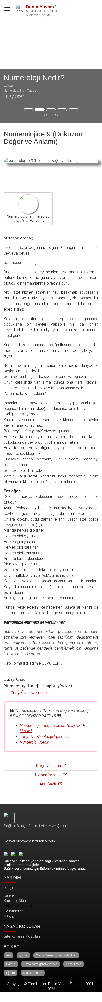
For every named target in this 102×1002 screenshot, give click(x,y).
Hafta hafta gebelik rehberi (40, 964)
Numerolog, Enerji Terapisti (21, 90)
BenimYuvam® (41, 6)
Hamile (10, 964)
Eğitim (10, 973)
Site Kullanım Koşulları (22, 936)
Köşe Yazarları (49, 766)
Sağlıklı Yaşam (32, 973)
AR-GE (9, 916)
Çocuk (23, 955)
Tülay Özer (14, 96)
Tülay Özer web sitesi (29, 692)
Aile (8, 955)
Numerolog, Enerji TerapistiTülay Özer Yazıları (28, 218)
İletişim (9, 887)
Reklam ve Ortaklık (19, 906)
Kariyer (9, 895)
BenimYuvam (60, 984)
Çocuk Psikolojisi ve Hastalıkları (56, 955)
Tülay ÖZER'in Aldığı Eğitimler (44, 736)
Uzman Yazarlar (49, 775)
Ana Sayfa (49, 784)
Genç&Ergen (73, 964)
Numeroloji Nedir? (34, 77)
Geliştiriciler (13, 911)
